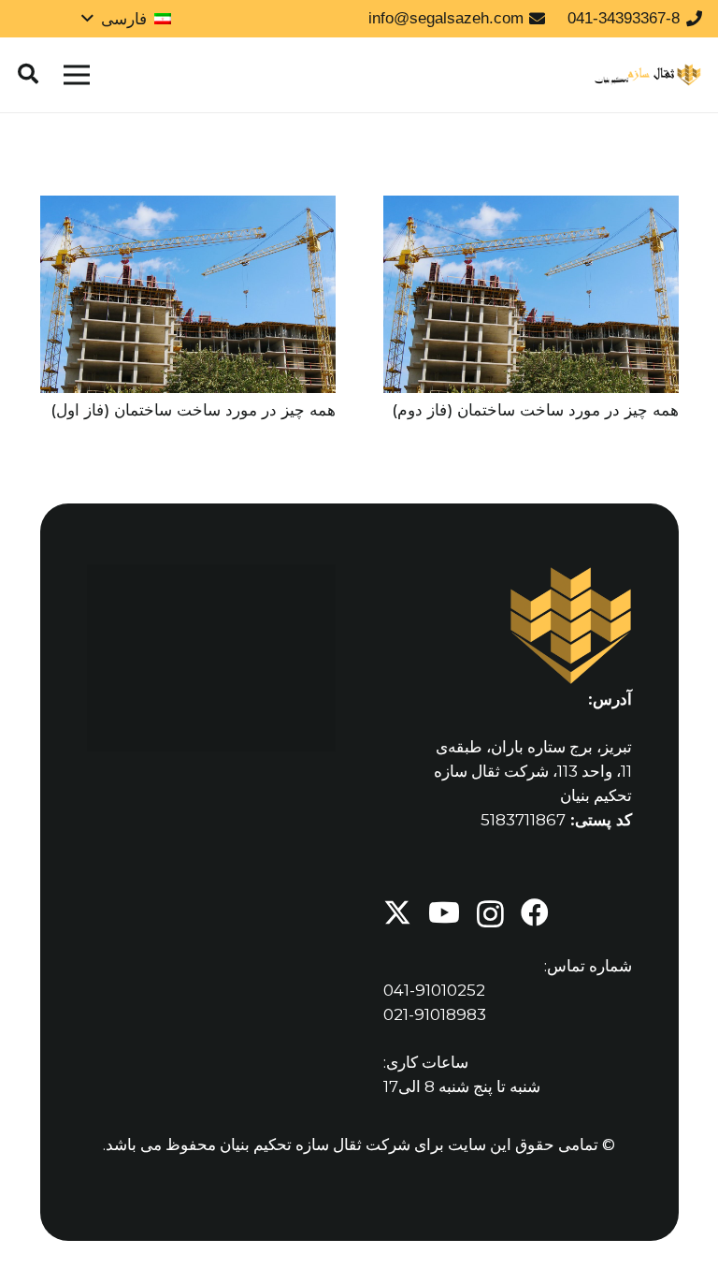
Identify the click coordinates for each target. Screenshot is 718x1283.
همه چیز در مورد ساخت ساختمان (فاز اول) (193, 410)
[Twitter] (397, 912)
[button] (126, 19)
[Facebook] (535, 912)
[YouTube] (444, 912)
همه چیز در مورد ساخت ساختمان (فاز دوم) (535, 410)
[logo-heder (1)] (648, 75)
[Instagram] (490, 913)
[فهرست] (76, 74)
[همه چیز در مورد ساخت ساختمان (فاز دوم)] (531, 207)
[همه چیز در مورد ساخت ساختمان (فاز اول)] (188, 207)
